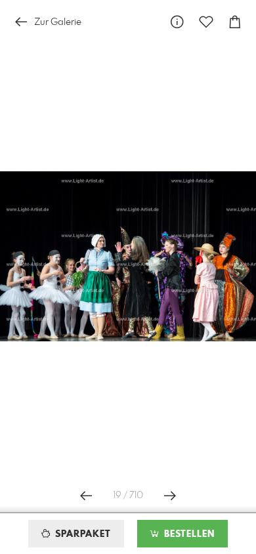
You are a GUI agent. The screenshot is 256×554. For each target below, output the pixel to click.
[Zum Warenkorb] (235, 22)
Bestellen (188, 534)
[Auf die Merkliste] (206, 22)
